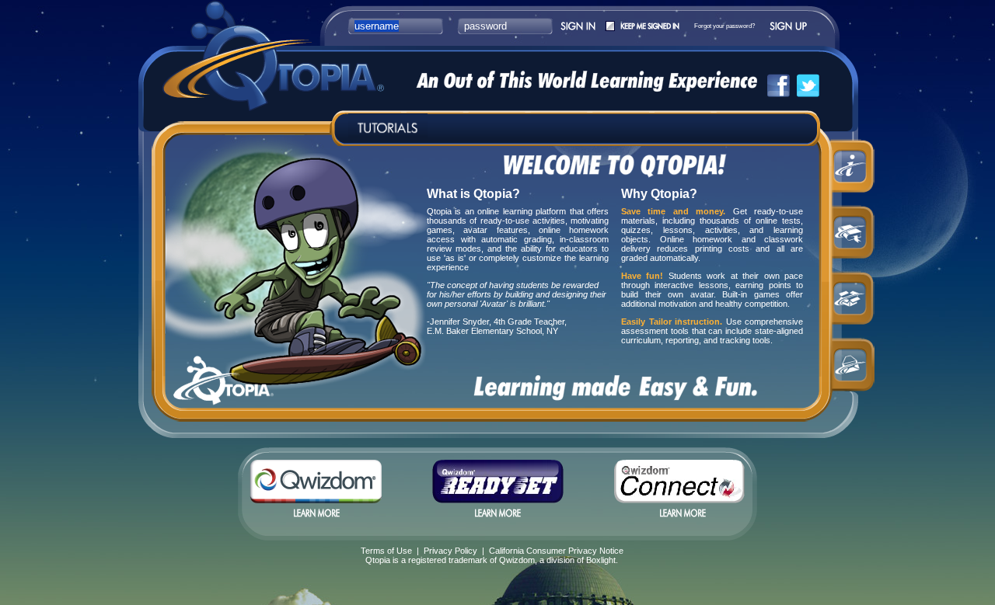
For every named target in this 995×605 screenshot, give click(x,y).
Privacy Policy (450, 550)
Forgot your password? (724, 26)
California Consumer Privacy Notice (556, 550)
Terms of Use (386, 550)
